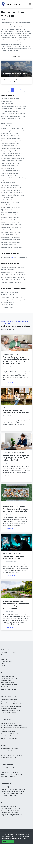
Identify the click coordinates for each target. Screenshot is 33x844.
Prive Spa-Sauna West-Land (10, 808)
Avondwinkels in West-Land (10, 111)
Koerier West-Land (7, 270)
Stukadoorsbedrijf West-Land (10, 710)
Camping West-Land (8, 732)
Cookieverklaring (6, 661)
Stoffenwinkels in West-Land (10, 215)
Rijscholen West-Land (8, 676)
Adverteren (5, 657)
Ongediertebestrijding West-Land (12, 815)
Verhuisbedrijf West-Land (9, 712)
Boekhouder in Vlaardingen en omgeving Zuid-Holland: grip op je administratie (16, 457)
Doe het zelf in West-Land (9, 166)
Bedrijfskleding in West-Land (10, 119)
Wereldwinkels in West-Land (10, 240)
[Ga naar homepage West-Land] (11, 4)
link (12, 257)
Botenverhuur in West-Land (10, 143)
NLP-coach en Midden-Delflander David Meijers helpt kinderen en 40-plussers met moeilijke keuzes (16, 604)
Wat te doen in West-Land (9, 292)
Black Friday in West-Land (9, 126)
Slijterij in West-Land (7, 210)
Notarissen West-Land (8, 751)
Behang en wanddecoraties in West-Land (14, 121)
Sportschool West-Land (9, 776)
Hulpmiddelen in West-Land (10, 173)
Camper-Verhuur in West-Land (11, 153)
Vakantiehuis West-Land (9, 736)
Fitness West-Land (7, 307)
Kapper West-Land (7, 683)
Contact (4, 655)
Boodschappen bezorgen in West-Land (14, 141)
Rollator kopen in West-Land (10, 202)
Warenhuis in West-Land (9, 235)
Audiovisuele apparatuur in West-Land (13, 109)
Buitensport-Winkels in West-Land (12, 148)
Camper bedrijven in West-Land (11, 151)
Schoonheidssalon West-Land (11, 704)
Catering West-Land (8, 702)
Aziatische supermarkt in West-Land (13, 114)
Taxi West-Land (6, 680)
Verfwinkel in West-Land (9, 230)
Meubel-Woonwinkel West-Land (11, 725)
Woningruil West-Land (8, 806)
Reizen (5, 407)
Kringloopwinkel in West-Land (11, 188)
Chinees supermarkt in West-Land (12, 158)
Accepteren (8, 841)
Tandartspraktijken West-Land (11, 706)
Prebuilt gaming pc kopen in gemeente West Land (15, 557)
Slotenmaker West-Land (9, 796)
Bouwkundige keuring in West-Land (12, 277)
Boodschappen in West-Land (10, 138)
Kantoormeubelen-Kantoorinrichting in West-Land (16, 179)
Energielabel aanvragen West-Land (13, 280)
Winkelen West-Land (8, 723)
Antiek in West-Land (7, 104)
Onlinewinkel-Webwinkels (13, 553)
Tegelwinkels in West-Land (10, 222)
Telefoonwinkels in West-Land (11, 225)
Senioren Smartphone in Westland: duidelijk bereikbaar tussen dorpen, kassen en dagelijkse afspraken (16, 360)
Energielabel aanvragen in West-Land (13, 275)
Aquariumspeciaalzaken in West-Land (13, 106)
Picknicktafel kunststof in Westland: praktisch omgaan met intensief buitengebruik (15, 509)
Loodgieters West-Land (8, 708)
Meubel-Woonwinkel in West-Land (12, 195)
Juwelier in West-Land (8, 175)
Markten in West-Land (8, 302)
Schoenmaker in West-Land (10, 207)
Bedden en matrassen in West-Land (13, 116)
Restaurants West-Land (9, 700)
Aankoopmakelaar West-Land (11, 282)
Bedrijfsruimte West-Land (9, 813)
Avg (2, 663)
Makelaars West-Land (8, 757)
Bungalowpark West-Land (9, 738)
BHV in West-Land (7, 123)
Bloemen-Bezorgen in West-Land (12, 128)
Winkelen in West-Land (8, 245)
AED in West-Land (7, 101)
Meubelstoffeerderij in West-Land (12, 193)
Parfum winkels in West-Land (10, 200)
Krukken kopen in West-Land (10, 190)
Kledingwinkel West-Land (9, 772)
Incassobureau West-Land (10, 810)
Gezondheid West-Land (9, 685)
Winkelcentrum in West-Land (10, 242)
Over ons (4, 659)
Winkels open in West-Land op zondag (13, 300)
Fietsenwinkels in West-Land (10, 171)
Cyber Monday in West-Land (10, 163)
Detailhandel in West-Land (10, 99)
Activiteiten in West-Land (9, 295)
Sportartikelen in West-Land (10, 212)
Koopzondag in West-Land (10, 185)
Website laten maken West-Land (12, 774)
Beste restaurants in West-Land (11, 297)
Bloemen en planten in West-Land (12, 131)
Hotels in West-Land (7, 305)
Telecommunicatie (10, 354)
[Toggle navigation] (30, 4)
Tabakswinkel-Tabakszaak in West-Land (14, 220)
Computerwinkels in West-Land (11, 161)
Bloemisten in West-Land (9, 133)
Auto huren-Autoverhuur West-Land (13, 789)
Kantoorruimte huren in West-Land (12, 267)
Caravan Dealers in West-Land (11, 156)
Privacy (3, 666)
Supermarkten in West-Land (10, 217)
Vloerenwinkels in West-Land (10, 232)
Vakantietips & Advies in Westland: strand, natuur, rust (16, 411)
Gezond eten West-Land (9, 689)
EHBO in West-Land (7, 168)
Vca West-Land (6, 770)
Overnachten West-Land (9, 734)
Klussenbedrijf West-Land (9, 749)
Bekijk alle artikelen (6, 329)
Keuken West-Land (7, 768)
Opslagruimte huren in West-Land (12, 272)
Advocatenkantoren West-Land (11, 793)
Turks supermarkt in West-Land (11, 227)
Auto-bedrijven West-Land (10, 787)
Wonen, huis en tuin (11, 504)
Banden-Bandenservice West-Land (12, 791)
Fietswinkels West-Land (9, 678)
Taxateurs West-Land (8, 753)
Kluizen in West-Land (8, 183)
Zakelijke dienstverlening (13, 453)
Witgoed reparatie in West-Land (11, 247)
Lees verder (8, 382)
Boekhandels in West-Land (10, 136)
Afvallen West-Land (7, 687)
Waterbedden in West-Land (10, 237)
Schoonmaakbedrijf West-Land (11, 755)
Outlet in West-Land (7, 198)
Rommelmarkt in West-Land (10, 205)
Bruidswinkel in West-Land (9, 146)
